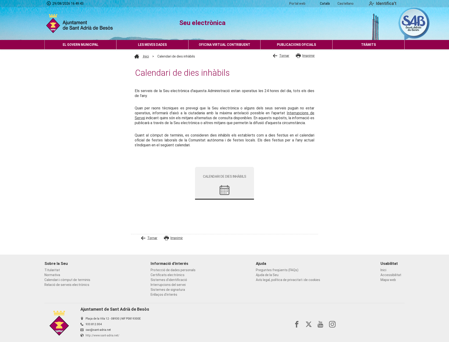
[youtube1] (320, 324)
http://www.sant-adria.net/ (102, 335)
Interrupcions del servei (168, 285)
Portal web (297, 3)
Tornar (284, 56)
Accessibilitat (390, 275)
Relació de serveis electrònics (66, 285)
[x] (309, 324)
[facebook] (297, 324)
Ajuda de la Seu (267, 275)
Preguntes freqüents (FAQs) (277, 270)
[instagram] (332, 324)
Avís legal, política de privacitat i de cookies (288, 280)
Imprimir (308, 56)
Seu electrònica (202, 23)
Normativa (52, 275)
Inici (145, 56)
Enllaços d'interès (164, 294)
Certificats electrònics (168, 275)
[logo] (80, 23)
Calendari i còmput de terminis (67, 280)
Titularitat (52, 270)
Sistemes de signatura (168, 290)
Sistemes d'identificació (169, 280)
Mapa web (388, 280)
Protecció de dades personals (173, 270)
